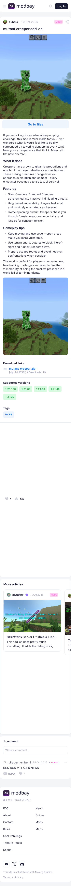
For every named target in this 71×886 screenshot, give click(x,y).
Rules (6, 829)
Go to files (35, 124)
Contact (8, 822)
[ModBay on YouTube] (6, 864)
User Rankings (12, 836)
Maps (39, 829)
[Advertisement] (35, 459)
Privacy (19, 877)
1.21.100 (10, 389)
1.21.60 (40, 389)
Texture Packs (12, 842)
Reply (12, 773)
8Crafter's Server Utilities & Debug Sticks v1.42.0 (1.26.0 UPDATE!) (32, 637)
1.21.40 (55, 389)
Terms (6, 877)
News (39, 808)
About (7, 815)
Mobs (8, 414)
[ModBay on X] (14, 864)
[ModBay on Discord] (22, 864)
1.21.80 (25, 389)
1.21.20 (9, 396)
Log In (61, 6)
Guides (40, 815)
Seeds (7, 849)
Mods (59, 22)
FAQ (5, 808)
